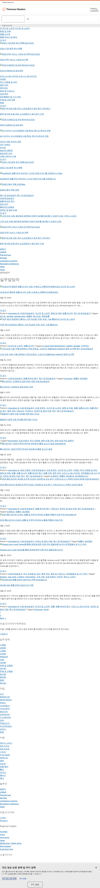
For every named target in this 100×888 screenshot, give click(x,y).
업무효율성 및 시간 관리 (10, 97)
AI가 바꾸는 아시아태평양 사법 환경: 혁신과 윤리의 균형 (24, 136)
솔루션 (3, 249)
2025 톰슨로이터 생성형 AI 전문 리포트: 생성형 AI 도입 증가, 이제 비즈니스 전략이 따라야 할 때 (41, 485)
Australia (3, 831)
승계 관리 (4, 94)
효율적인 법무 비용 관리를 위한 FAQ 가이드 (19, 419)
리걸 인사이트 (7, 25)
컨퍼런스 (29, 411)
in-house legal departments (53, 346)
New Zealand (5, 846)
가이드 (3, 752)
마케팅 (3, 79)
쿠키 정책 (23, 879)
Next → (3, 618)
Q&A (2, 761)
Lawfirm (69, 346)
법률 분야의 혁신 (7, 201)
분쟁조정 (4, 657)
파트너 (3, 729)
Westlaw (3, 258)
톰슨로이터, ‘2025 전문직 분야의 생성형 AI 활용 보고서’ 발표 (26, 449)
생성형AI (83, 378)
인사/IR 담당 (5, 717)
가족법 (3, 645)
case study (12, 577)
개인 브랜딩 (5, 144)
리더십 (3, 147)
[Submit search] (28, 19)
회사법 (3, 683)
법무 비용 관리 (47, 441)
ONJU (2, 267)
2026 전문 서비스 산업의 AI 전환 (14, 60)
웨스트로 (37, 316)
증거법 (3, 674)
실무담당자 (5, 714)
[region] (50, 876)
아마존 (60, 577)
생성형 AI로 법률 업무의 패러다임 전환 (16, 585)
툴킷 (2, 769)
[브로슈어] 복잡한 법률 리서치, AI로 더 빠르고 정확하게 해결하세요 (29, 292)
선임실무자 (5, 709)
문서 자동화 (35, 441)
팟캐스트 (4, 758)
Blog (60, 173)
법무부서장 (5, 697)
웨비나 (3, 775)
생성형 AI (70, 476)
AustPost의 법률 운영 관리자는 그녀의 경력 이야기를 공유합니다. (28, 179)
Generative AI (13, 313)
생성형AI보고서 (81, 476)
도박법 (3, 654)
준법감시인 (5, 723)
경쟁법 (3, 648)
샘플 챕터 (4, 766)
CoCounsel (68, 378)
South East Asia (6, 849)
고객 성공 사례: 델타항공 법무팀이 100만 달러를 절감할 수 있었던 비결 (31, 221)
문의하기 (4, 821)
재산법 (3, 668)
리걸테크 (54, 476)
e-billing (20, 577)
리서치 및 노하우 (7, 28)
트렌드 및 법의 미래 (8, 210)
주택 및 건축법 (6, 671)
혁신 (54, 411)
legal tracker (13, 441)
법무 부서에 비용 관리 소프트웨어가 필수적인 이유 (22, 114)
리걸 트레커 (24, 441)
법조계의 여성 (6, 153)
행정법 (3, 677)
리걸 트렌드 (40, 408)
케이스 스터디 (71, 216)
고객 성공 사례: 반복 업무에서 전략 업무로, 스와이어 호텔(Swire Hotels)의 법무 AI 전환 (37, 354)
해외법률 (46, 316)
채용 (2, 103)
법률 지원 (47, 473)
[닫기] (96, 867)
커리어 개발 (5, 142)
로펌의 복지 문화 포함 (9, 190)
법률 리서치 (5, 34)
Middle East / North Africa (10, 843)
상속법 (3, 662)
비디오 (3, 772)
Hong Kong (4, 837)
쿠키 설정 (35, 884)
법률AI (29, 316)
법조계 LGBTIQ (6, 150)
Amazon (3, 577)
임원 (2, 720)
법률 (76, 408)
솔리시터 (4, 711)
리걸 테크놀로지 (7, 198)
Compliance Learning (8, 261)
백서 (48, 108)
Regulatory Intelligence (9, 264)
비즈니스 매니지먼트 (9, 76)
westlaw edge (19, 316)
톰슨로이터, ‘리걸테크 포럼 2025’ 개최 (16, 387)
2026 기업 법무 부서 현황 (11, 48)
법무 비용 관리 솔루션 (64, 441)
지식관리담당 (6, 726)
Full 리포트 (29, 43)
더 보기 (3, 40)
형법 (2, 680)
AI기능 (3, 316)
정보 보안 (4, 204)
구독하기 (4, 634)
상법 (2, 660)
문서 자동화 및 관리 (8, 82)
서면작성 (85, 346)
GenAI (46, 609)
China (2, 834)
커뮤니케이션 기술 (8, 156)
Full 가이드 (4, 746)
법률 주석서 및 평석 (8, 37)
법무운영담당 (6, 700)
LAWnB (3, 252)
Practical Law (5, 255)
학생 (2, 732)
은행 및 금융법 (6, 665)
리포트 (3, 764)
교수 (2, 694)
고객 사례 (40, 577)
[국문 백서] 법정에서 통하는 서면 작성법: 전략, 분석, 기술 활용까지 (29, 325)
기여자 (3, 818)
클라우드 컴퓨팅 (7, 207)
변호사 (3, 703)
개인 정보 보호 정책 (9, 879)
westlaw (10, 316)
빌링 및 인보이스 (7, 91)
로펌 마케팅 (25, 470)
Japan (2, 840)
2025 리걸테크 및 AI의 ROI (11, 71)
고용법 (3, 651)
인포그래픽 (5, 755)
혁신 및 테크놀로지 (8, 195)
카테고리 (20, 411)
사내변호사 (5, 706)
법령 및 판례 (5, 31)
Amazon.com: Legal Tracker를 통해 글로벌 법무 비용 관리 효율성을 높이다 (31, 550)
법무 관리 (4, 85)
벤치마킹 (4, 88)
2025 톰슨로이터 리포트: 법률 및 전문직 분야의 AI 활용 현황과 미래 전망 (31, 520)
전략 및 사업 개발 (7, 100)
